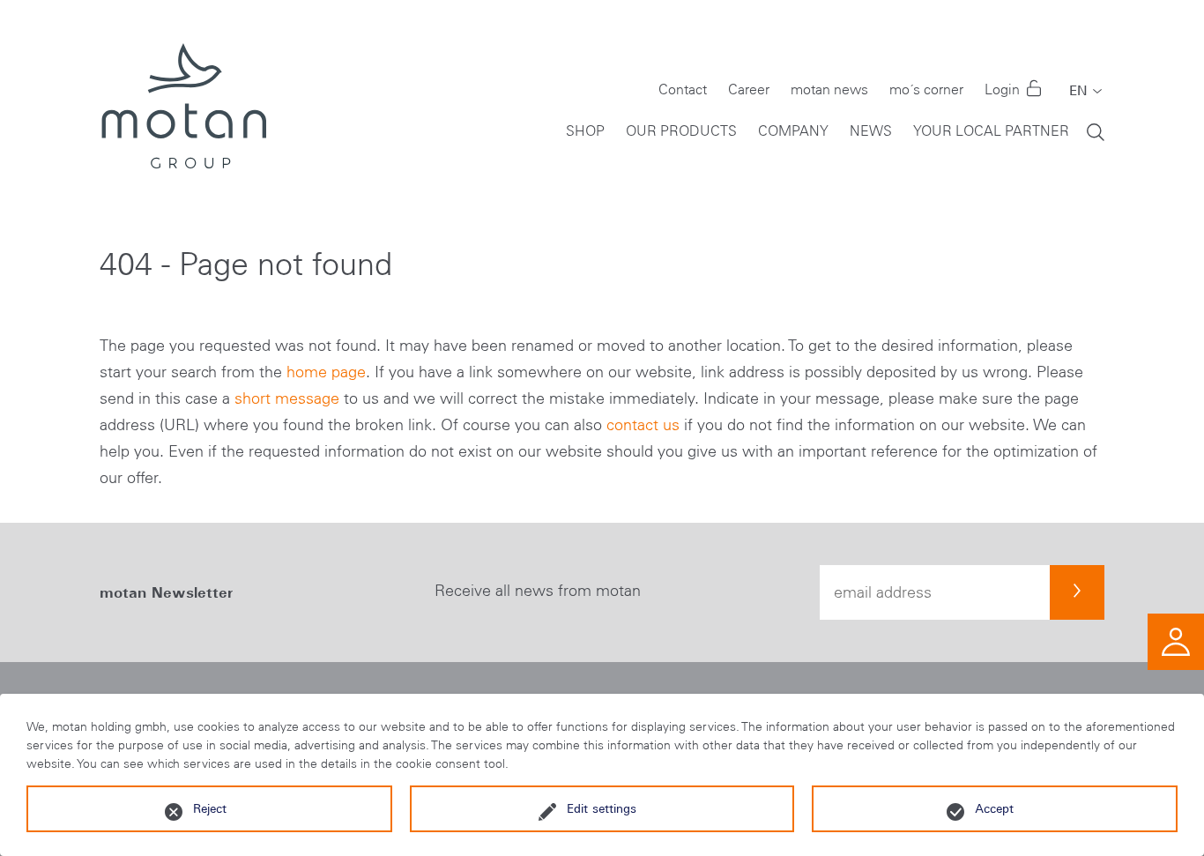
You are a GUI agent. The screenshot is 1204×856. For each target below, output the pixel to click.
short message (286, 398)
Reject (210, 808)
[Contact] (1176, 641)
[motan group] (183, 106)
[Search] (1095, 131)
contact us (643, 425)
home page (326, 372)
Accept (994, 808)
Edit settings (601, 808)
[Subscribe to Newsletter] (1077, 592)
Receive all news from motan (538, 590)
